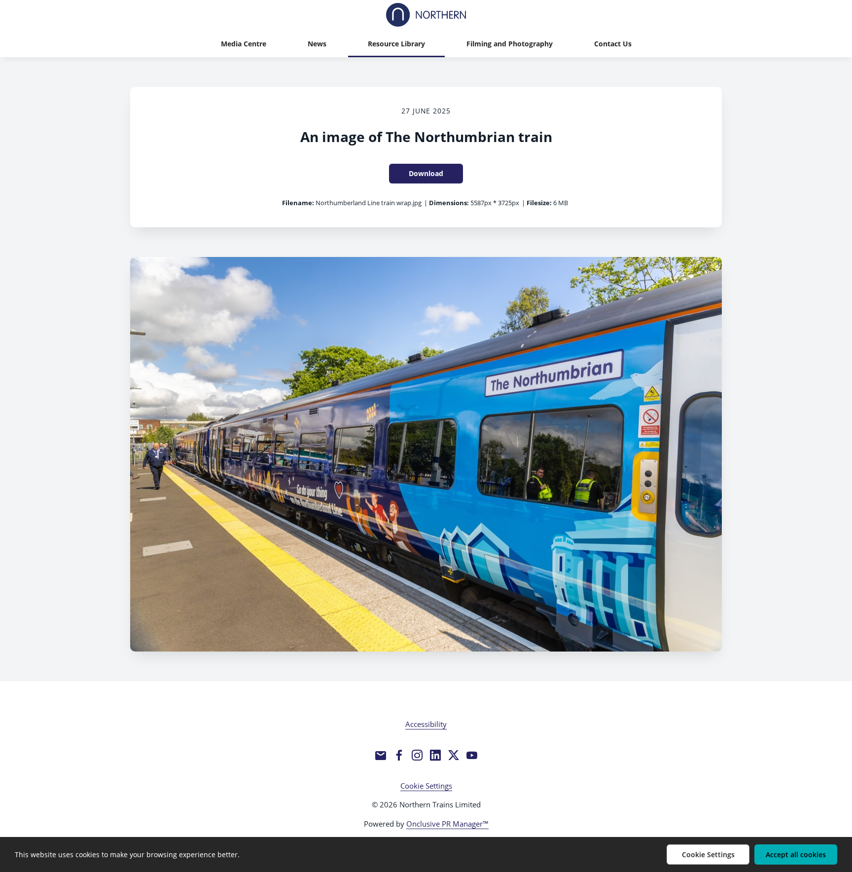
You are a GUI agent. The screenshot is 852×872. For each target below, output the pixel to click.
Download (426, 173)
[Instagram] (417, 755)
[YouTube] (471, 755)
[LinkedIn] (435, 755)
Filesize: (539, 202)
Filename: (298, 202)
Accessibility (426, 724)
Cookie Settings (426, 786)
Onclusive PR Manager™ (447, 824)
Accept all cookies (796, 854)
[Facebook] (398, 755)
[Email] (380, 755)
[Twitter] (453, 755)
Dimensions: (449, 202)
